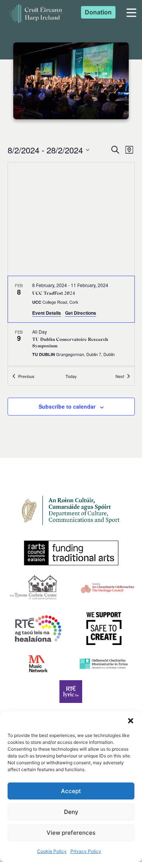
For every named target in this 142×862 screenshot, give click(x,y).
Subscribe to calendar (67, 406)
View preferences (71, 832)
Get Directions (80, 312)
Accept (71, 791)
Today (71, 376)
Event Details (46, 312)
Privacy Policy (85, 851)
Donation (98, 12)
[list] (71, 321)
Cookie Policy (52, 851)
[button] (130, 721)
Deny (71, 811)
